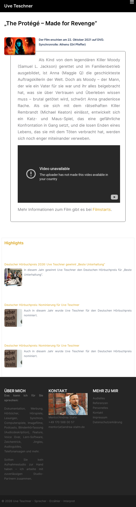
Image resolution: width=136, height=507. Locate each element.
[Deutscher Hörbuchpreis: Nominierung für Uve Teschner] (13, 318)
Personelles (100, 408)
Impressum (100, 417)
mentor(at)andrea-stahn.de (67, 427)
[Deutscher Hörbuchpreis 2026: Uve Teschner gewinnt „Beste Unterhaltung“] (13, 277)
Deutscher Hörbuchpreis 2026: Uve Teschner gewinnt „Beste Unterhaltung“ (54, 264)
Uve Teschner (18, 5)
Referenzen (100, 403)
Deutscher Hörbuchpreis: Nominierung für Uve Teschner (41, 305)
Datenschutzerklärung (107, 422)
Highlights (14, 243)
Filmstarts (102, 209)
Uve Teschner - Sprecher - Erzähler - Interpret (44, 501)
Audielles (99, 398)
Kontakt (98, 412)
